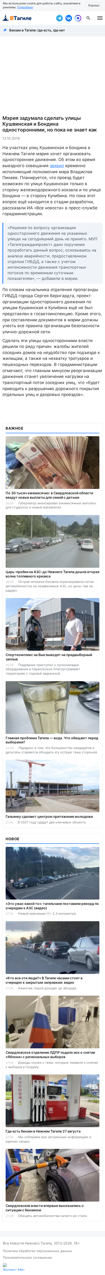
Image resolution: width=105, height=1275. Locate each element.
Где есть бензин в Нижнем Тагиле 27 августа (43, 1131)
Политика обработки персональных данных (37, 1251)
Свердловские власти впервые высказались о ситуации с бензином (45, 1208)
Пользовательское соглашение (27, 1257)
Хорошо (93, 5)
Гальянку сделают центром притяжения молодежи (49, 816)
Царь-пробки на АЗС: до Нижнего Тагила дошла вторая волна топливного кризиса (52, 574)
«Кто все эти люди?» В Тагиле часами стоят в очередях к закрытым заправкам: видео (44, 980)
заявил (57, 165)
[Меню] (100, 18)
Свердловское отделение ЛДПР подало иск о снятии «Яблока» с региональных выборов (50, 1054)
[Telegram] (59, 18)
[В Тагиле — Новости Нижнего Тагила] (27, 18)
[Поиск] (88, 18)
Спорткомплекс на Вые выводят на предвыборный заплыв (49, 657)
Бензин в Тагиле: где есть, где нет (37, 30)
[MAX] (78, 18)
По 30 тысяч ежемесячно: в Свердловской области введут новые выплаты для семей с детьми (49, 495)
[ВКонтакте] (68, 18)
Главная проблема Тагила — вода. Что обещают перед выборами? (52, 740)
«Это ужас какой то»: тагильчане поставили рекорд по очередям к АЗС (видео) (52, 905)
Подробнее (25, 7)
